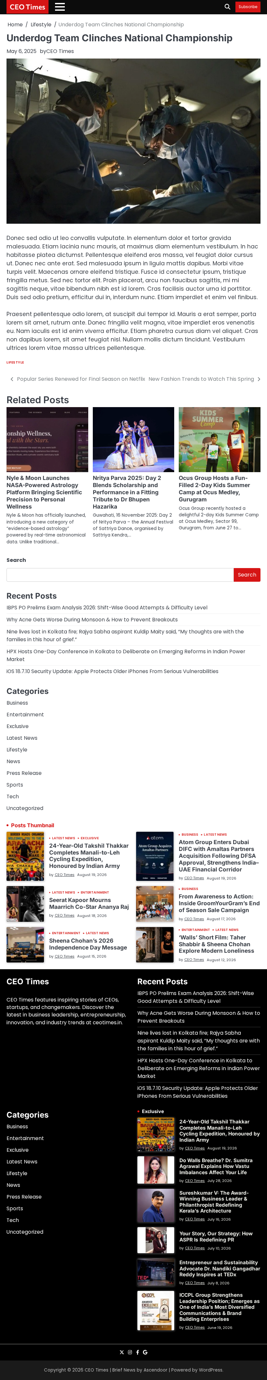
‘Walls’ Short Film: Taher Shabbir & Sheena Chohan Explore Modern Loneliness (216, 944)
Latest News (22, 738)
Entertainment (25, 714)
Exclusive (18, 726)
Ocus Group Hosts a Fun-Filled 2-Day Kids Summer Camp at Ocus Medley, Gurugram (214, 488)
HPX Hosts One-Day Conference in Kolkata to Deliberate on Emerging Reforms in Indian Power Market (198, 1068)
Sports (15, 784)
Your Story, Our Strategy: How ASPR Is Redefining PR (216, 1236)
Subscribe (248, 7)
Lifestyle (15, 362)
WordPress (210, 1370)
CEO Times (27, 6)
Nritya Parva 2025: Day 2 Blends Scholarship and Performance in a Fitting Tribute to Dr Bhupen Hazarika (127, 492)
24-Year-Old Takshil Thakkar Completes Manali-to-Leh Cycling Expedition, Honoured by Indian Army (89, 855)
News (13, 761)
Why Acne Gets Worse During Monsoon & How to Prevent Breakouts (92, 619)
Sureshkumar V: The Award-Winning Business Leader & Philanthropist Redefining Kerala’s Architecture (214, 1202)
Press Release (24, 773)
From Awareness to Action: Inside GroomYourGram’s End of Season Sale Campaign (219, 903)
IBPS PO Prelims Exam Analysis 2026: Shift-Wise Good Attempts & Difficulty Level (107, 607)
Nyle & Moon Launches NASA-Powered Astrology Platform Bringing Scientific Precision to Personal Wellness (44, 492)
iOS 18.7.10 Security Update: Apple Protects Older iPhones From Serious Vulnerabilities (112, 671)
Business (17, 702)
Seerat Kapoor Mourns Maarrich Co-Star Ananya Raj (89, 903)
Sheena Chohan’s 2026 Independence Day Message (88, 944)
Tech (13, 796)
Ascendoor (155, 1370)
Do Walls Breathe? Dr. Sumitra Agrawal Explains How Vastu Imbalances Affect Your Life (216, 1166)
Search (16, 560)
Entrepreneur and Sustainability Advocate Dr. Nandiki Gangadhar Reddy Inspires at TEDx (219, 1268)
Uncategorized (25, 808)
